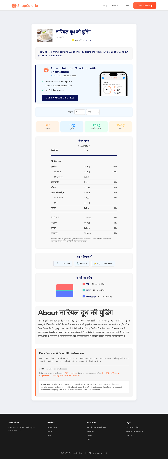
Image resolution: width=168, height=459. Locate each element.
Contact (130, 435)
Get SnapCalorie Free (60, 97)
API (127, 5)
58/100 (87, 40)
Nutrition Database (96, 427)
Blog (105, 5)
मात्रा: (70, 111)
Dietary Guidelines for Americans (66, 375)
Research (116, 5)
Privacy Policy (133, 427)
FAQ (89, 439)
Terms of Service (134, 431)
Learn (89, 435)
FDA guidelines (71, 373)
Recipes (90, 431)
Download (52, 427)
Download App (145, 5)
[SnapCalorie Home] (25, 5)
